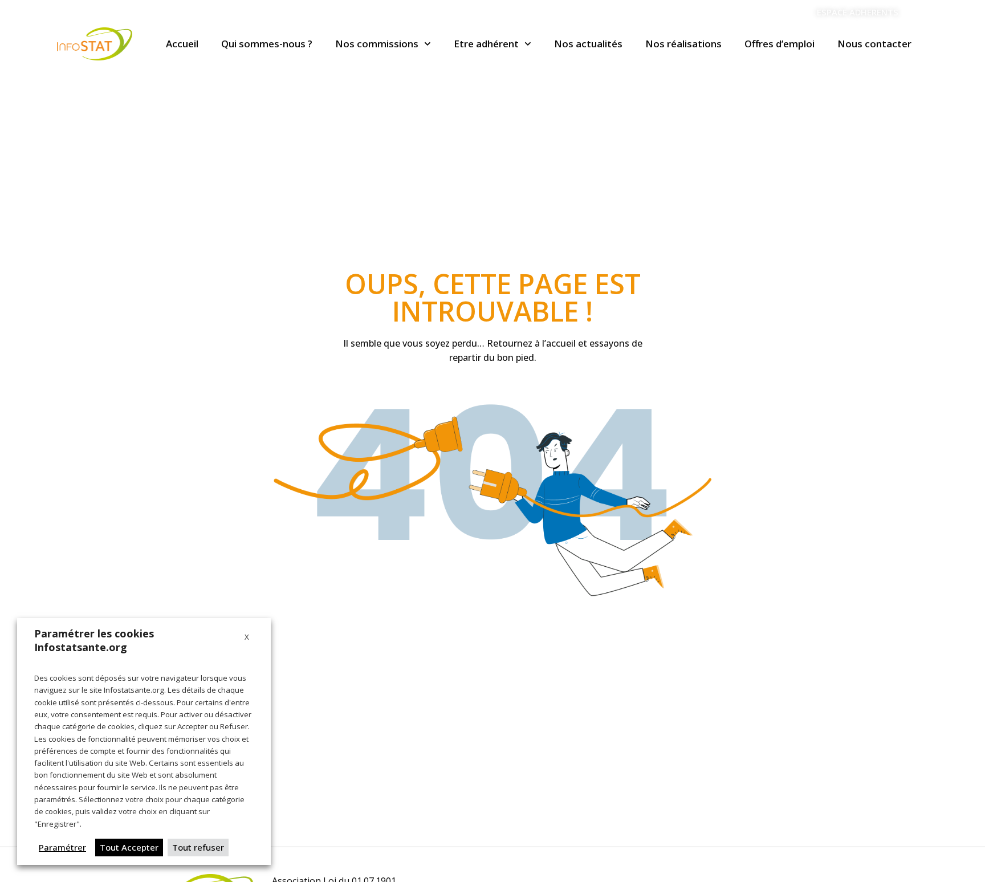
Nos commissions (376, 43)
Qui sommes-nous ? (266, 43)
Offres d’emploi (779, 43)
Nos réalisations (683, 43)
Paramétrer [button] (62, 847)
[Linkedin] (922, 12)
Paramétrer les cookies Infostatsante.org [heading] (94, 640)
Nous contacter (874, 43)
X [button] (247, 637)
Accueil (182, 43)
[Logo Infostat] (94, 43)
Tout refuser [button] (198, 847)
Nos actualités (588, 43)
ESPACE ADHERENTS (857, 12)
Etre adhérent (486, 43)
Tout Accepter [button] (129, 847)
